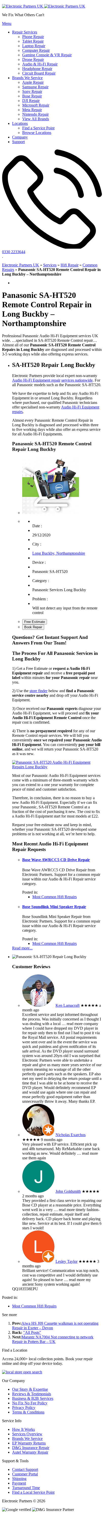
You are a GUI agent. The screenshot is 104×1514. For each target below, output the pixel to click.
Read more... (22, 948)
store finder (38, 691)
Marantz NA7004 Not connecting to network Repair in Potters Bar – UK (52, 1339)
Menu (6, 23)
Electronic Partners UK (20, 265)
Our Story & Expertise (30, 1389)
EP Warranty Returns (29, 1443)
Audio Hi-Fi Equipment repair (36, 380)
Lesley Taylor (66, 1261)
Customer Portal (25, 1474)
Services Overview (27, 1434)
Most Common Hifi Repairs (54, 897)
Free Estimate (34, 622)
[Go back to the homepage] (43, 6)
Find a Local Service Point (33, 1492)
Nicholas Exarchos (71, 1135)
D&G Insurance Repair (30, 1447)
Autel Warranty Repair (30, 1452)
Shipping (19, 1478)
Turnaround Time (26, 1488)
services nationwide (77, 380)
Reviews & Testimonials (31, 1394)
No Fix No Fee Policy (29, 1403)
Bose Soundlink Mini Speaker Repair (54, 907)
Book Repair (33, 627)
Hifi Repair (70, 265)
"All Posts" (32, 1332)
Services (50, 265)
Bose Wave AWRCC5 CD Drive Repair (56, 860)
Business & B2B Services (32, 1398)
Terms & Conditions (28, 1412)
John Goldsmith (68, 1191)
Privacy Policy (23, 1407)
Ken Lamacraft (68, 1005)
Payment (19, 1483)
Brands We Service (27, 1438)
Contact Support (25, 1469)
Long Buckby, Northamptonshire (58, 553)
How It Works (23, 1429)
